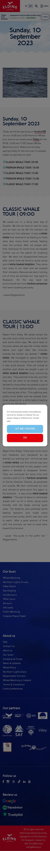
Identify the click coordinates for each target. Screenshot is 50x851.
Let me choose (25, 429)
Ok (25, 438)
